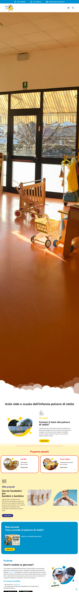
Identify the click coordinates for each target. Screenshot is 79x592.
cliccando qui (16, 584)
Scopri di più (24, 467)
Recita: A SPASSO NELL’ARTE (31, 536)
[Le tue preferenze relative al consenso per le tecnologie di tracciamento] (76, 589)
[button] (68, 8)
